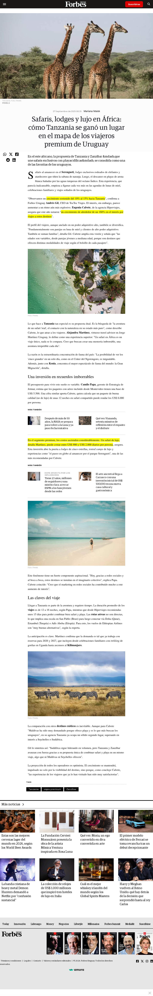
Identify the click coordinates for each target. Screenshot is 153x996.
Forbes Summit (112, 924)
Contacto (37, 961)
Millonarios (93, 924)
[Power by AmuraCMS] (76, 969)
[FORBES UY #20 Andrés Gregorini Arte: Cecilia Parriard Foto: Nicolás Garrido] (127, 944)
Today (5, 924)
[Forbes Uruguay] (76, 4)
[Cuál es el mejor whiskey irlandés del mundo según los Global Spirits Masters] (96, 869)
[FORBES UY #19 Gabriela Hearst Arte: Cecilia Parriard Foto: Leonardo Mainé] (144, 944)
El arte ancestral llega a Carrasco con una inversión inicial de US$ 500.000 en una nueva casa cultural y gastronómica (109, 482)
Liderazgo (36, 924)
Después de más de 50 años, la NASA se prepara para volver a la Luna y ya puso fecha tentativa (59, 423)
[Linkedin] (14, 160)
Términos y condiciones (11, 961)
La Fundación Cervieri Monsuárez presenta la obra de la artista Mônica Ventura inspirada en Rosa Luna (56, 843)
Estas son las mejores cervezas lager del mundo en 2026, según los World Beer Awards (16, 841)
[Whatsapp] (4, 154)
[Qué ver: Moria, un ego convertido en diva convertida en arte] (96, 821)
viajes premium (52, 789)
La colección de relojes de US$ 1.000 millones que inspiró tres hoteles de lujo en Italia (56, 890)
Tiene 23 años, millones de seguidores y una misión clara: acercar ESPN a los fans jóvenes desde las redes (58, 485)
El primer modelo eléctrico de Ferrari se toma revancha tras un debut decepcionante (135, 841)
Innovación (20, 924)
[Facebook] (17, 154)
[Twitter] (11, 154)
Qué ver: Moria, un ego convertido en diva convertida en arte (95, 839)
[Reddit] (8, 160)
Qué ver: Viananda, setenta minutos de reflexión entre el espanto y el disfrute (110, 423)
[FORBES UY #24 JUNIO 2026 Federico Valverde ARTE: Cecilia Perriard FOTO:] (55, 944)
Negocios (64, 924)
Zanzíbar (71, 789)
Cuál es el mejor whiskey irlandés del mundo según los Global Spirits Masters (94, 890)
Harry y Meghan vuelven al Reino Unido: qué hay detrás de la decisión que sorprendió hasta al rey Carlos (135, 894)
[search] (148, 4)
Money (50, 924)
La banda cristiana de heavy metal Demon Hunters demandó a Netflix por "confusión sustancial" (16, 892)
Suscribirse (134, 4)
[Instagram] (147, 961)
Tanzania (34, 789)
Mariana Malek (92, 111)
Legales (27, 961)
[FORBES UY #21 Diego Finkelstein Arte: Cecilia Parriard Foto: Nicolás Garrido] (109, 944)
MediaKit (129, 924)
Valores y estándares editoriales (57, 961)
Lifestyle (78, 924)
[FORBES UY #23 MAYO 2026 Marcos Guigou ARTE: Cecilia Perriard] (73, 944)
